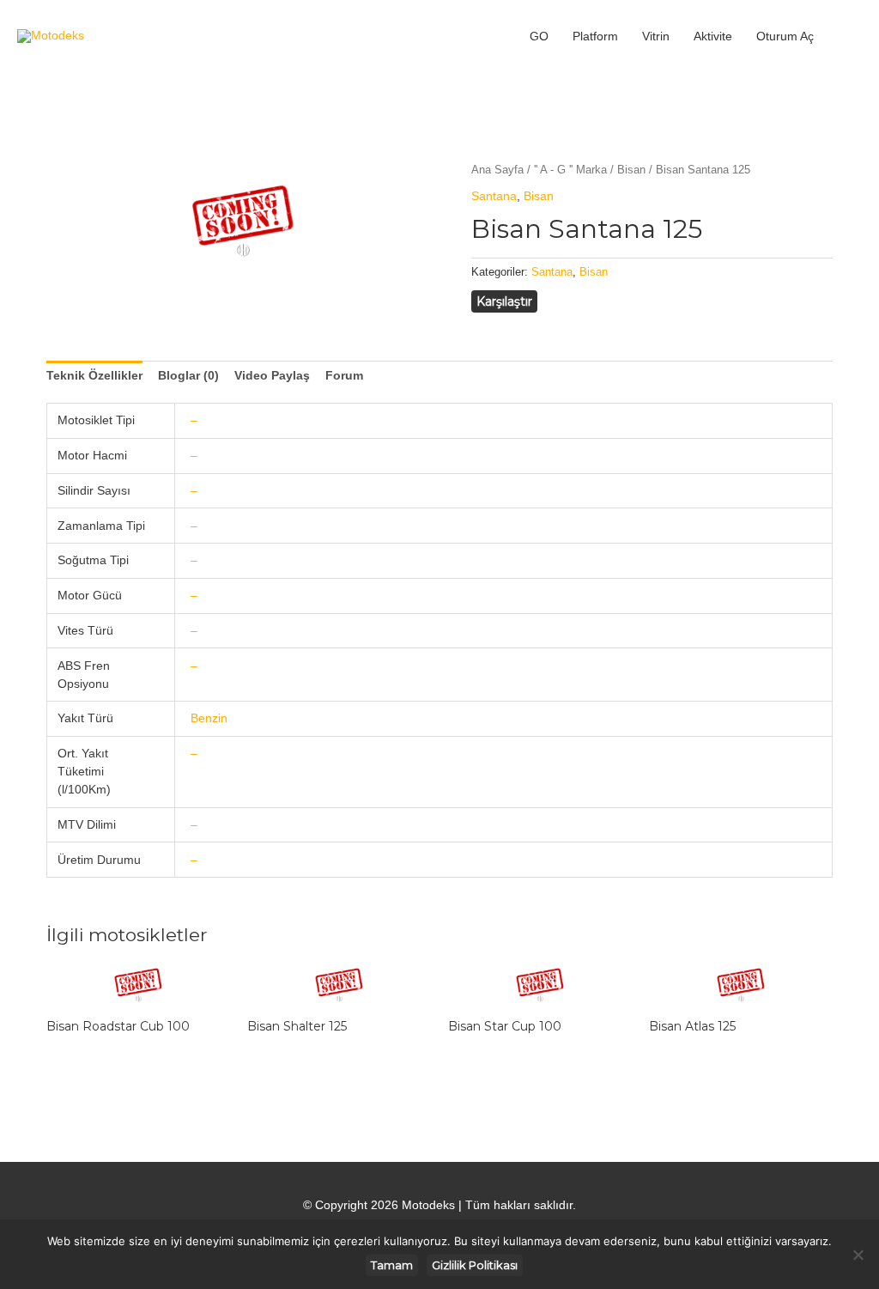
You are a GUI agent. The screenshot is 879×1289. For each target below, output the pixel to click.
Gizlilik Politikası (475, 1265)
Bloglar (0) (188, 375)
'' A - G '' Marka (570, 169)
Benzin (209, 718)
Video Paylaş (272, 375)
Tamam (392, 1265)
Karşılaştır (504, 301)
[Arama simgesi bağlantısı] (844, 36)
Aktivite (713, 36)
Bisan (631, 169)
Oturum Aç (785, 36)
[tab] (94, 376)
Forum (344, 375)
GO (539, 36)
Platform (595, 36)
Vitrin (656, 36)
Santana (494, 196)
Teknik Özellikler (94, 375)
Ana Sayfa (497, 169)
